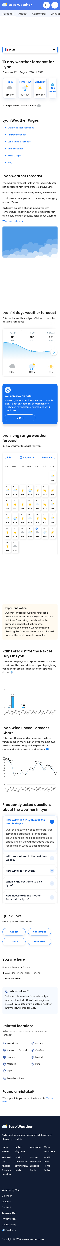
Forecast (8, 14)
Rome (47, 1165)
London (11, 1057)
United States (6, 1149)
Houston (6, 1174)
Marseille (11, 1063)
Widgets (6, 1201)
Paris (37, 1063)
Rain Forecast (15, 148)
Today (14, 941)
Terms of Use (9, 1213)
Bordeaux (40, 1043)
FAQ (10, 162)
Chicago (6, 1170)
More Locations (15, 1078)
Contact (6, 1207)
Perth (33, 1170)
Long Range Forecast (20, 141)
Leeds (18, 1170)
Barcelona (12, 1043)
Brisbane (34, 1165)
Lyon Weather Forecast (21, 127)
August (22, 14)
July (9, 457)
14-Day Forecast (17, 134)
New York (7, 1157)
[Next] (53, 352)
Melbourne (36, 1161)
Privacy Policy (9, 1218)
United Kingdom (20, 1149)
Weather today (11, 221)
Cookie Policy (9, 1224)
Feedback (11, 1230)
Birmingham (21, 1165)
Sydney (34, 1157)
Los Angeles (6, 1163)
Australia (35, 1147)
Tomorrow (40, 941)
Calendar (7, 1195)
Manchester (21, 1161)
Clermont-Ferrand (17, 1050)
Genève (39, 1050)
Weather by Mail (10, 1190)
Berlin (47, 1170)
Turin (9, 1070)
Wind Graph (14, 155)
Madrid (39, 1057)
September (39, 14)
